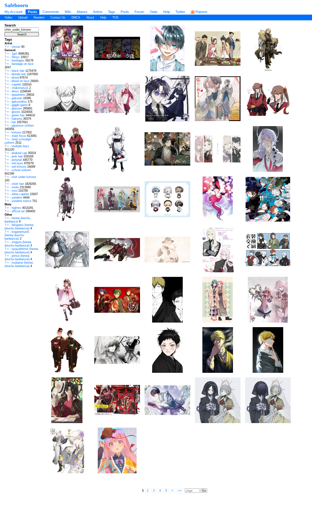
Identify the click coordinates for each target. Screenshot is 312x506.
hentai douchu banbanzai (17, 219)
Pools (125, 12)
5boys (16, 57)
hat (14, 122)
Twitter (180, 12)
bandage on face (23, 64)
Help (166, 12)
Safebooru (16, 5)
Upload (22, 17)
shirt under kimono (24, 177)
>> (180, 490)
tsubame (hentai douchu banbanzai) (19, 264)
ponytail (17, 160)
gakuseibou (20, 101)
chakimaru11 (20, 88)
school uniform (21, 170)
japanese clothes (23, 125)
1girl (15, 53)
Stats (154, 12)
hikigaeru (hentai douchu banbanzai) (19, 226)
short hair (18, 183)
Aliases (82, 12)
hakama (17, 118)
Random (39, 17)
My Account (13, 12)
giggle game (20, 105)
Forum (139, 12)
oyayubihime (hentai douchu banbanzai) (21, 250)
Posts (32, 12)
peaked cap (20, 153)
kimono (17, 132)
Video (8, 17)
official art (19, 211)
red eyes (18, 163)
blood (16, 77)
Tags (111, 12)
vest (15, 190)
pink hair (18, 156)
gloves (16, 112)
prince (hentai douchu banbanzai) (17, 257)
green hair (19, 115)
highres (17, 207)
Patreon (201, 12)
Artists (98, 12)
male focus (19, 136)
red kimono (19, 166)
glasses (17, 108)
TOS (115, 17)
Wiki (68, 12)
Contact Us (57, 17)
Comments (50, 12)
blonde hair (19, 74)
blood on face (21, 81)
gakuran (17, 98)
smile (16, 187)
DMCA (75, 17)
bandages (18, 60)
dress (16, 91)
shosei (16, 46)
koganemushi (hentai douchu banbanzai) (17, 235)
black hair (18, 70)
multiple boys (20, 146)
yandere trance (22, 201)
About (90, 17)
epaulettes (19, 94)
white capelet (21, 194)
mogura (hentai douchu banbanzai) (18, 243)
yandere (17, 197)
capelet (17, 84)
